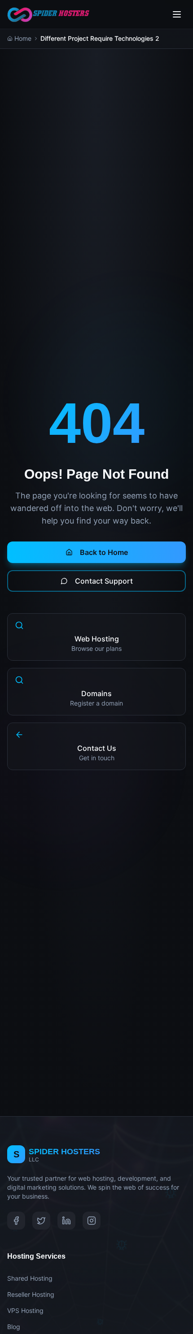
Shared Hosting (30, 1278)
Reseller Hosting (30, 1294)
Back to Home (104, 552)
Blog (13, 1326)
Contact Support (104, 580)
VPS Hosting (25, 1310)
